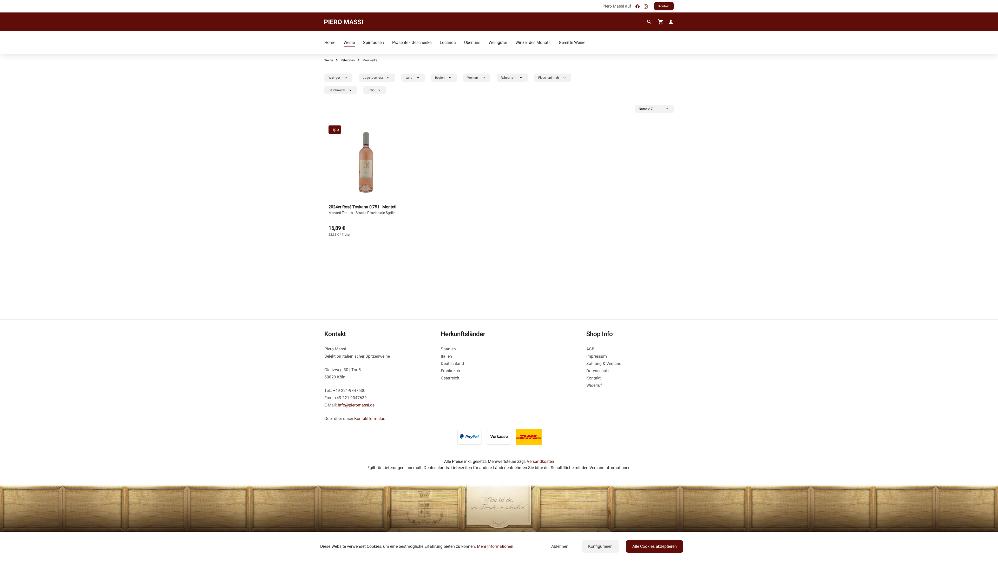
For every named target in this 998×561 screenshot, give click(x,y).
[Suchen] (649, 22)
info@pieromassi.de (356, 405)
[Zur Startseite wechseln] (343, 22)
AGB (590, 348)
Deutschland (452, 363)
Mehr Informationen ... (497, 546)
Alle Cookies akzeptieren (654, 546)
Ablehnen (559, 546)
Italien (446, 356)
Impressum (596, 356)
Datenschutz (597, 370)
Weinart (472, 77)
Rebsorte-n (508, 77)
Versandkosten (540, 461)
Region (440, 77)
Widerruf (594, 385)
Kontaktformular (369, 418)
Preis (371, 90)
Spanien (448, 348)
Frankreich (450, 370)
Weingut (334, 77)
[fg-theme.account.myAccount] (670, 22)
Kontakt (663, 6)
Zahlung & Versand (603, 363)
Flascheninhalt (548, 77)
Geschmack (337, 90)
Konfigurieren (600, 546)
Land (408, 77)
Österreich (450, 378)
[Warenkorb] (660, 22)
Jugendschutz (373, 77)
